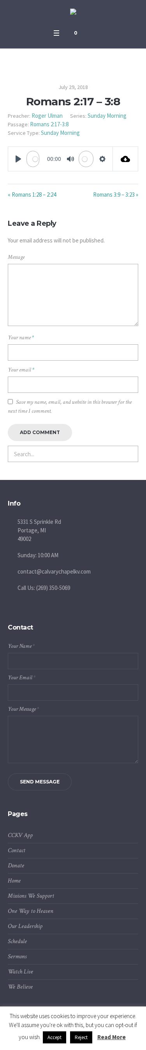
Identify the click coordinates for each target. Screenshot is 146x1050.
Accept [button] (54, 1037)
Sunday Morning (107, 115)
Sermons (17, 956)
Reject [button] (81, 1037)
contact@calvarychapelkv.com (54, 571)
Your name (21, 337)
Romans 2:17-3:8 (49, 124)
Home (14, 881)
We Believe (20, 987)
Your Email (21, 677)
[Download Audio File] (125, 159)
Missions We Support (31, 896)
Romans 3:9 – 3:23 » (115, 194)
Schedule (17, 941)
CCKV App (20, 835)
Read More (111, 1037)
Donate (16, 866)
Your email (21, 369)
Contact (16, 850)
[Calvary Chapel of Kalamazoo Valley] (73, 12)
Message (16, 257)
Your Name (21, 646)
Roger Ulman (47, 115)
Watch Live (20, 972)
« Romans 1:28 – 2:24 (32, 194)
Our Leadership (25, 926)
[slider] (32, 159)
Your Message (23, 709)
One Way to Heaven (30, 911)
